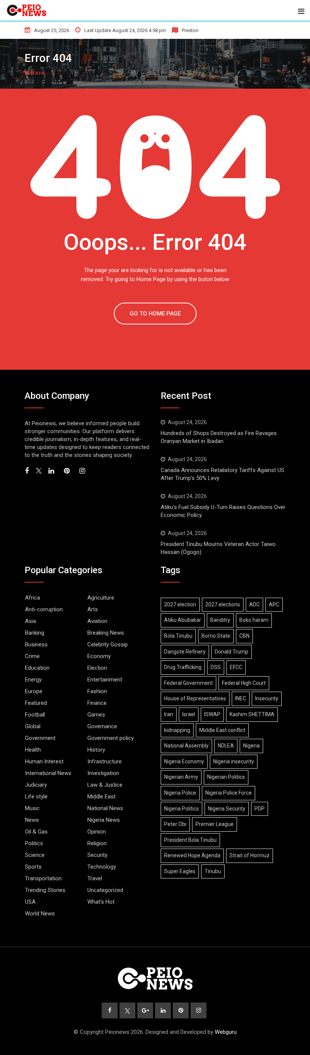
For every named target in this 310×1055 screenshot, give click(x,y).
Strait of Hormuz (249, 855)
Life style (36, 796)
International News (48, 773)
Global (32, 726)
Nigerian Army (181, 777)
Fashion (97, 691)
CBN (244, 636)
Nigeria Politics (181, 809)
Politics (34, 843)
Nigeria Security (226, 809)
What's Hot (101, 901)
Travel (94, 878)
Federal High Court (244, 683)
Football (35, 714)
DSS (216, 667)
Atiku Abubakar (182, 620)
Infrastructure (104, 761)
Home (37, 73)
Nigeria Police (180, 793)
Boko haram (253, 620)
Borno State (216, 636)
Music (32, 808)
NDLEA (226, 746)
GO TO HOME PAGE (155, 313)
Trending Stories (45, 890)
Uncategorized (105, 890)
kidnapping (177, 730)
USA (30, 901)
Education (37, 667)
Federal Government (188, 683)
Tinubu (213, 871)
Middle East (101, 796)
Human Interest (44, 761)
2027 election (180, 604)
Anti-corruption (44, 609)
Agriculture (100, 597)
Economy (99, 656)
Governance (102, 726)
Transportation (43, 878)
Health (33, 749)
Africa (32, 597)
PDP (259, 809)
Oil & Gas (36, 831)
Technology (101, 866)
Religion (97, 843)
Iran (168, 714)
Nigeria (251, 746)
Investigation (103, 773)
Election (97, 667)
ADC (254, 604)
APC (274, 604)
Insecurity (266, 698)
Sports (33, 866)
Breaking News (105, 632)
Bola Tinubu (178, 636)
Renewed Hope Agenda (192, 855)
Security (97, 855)
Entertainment (104, 679)
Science (35, 855)
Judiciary (36, 784)
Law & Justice (104, 784)
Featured (36, 703)
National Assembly (186, 746)
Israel (188, 714)
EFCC (236, 667)
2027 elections (222, 604)
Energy (33, 679)
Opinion (96, 831)
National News (105, 808)
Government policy (110, 738)
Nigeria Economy (184, 761)
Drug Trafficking (183, 667)
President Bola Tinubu (190, 840)
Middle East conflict (222, 730)
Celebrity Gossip (107, 644)
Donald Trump (231, 652)
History (96, 749)
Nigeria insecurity (233, 761)
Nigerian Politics (226, 777)
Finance (97, 703)
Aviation (97, 621)
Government (40, 738)
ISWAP (212, 714)
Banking (34, 632)
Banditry (220, 620)
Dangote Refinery (185, 652)
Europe (33, 691)
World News (40, 913)
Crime (32, 656)
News (32, 820)
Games (96, 714)
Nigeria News (103, 820)
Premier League (214, 824)
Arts (92, 609)
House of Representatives (195, 698)
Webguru (226, 1032)
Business (36, 644)
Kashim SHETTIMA (251, 714)
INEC (240, 698)
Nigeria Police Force (228, 793)
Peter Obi (175, 824)
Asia (30, 621)
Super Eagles (179, 871)
